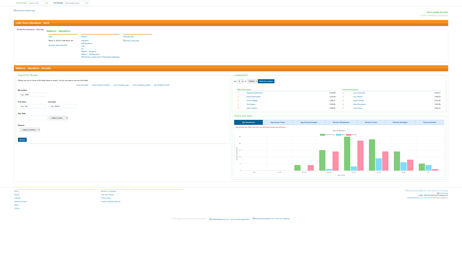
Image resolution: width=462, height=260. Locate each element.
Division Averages (400, 122)
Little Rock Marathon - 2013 (32, 23)
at (245, 81)
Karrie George (358, 100)
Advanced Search (20, 201)
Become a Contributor (108, 191)
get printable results (161, 85)
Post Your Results (107, 195)
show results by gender (142, 85)
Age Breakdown (248, 122)
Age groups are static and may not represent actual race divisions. (261, 127)
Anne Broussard (359, 104)
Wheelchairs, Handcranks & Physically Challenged (100, 57)
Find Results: (58, 3)
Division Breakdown (341, 122)
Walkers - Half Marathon (90, 54)
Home (16, 191)
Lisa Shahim (358, 97)
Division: (21, 125)
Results (17, 195)
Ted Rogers (251, 104)
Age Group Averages (309, 122)
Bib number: (22, 90)
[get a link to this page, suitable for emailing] (434, 191)
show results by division (101, 85)
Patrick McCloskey (254, 97)
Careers (17, 208)
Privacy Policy (106, 198)
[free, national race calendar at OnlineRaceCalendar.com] (271, 218)
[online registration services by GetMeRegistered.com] (229, 219)
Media (16, 205)
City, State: (22, 113)
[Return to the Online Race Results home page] (24, 10)
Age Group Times (278, 122)
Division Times (371, 122)
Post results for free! (437, 12)
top (235, 81)
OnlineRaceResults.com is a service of (427, 197)
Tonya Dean (357, 108)
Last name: (52, 102)
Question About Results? (58, 45)
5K (82, 49)
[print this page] (412, 191)
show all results (82, 85)
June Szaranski (359, 93)
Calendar (17, 198)
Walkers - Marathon (88, 51)
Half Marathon (86, 43)
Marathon (85, 41)
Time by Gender (429, 122)
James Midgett (252, 100)
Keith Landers (252, 108)
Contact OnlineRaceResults (110, 201)
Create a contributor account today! (434, 15)
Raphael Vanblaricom (255, 93)
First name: (22, 102)
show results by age (121, 85)
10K (82, 46)
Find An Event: (21, 3)
